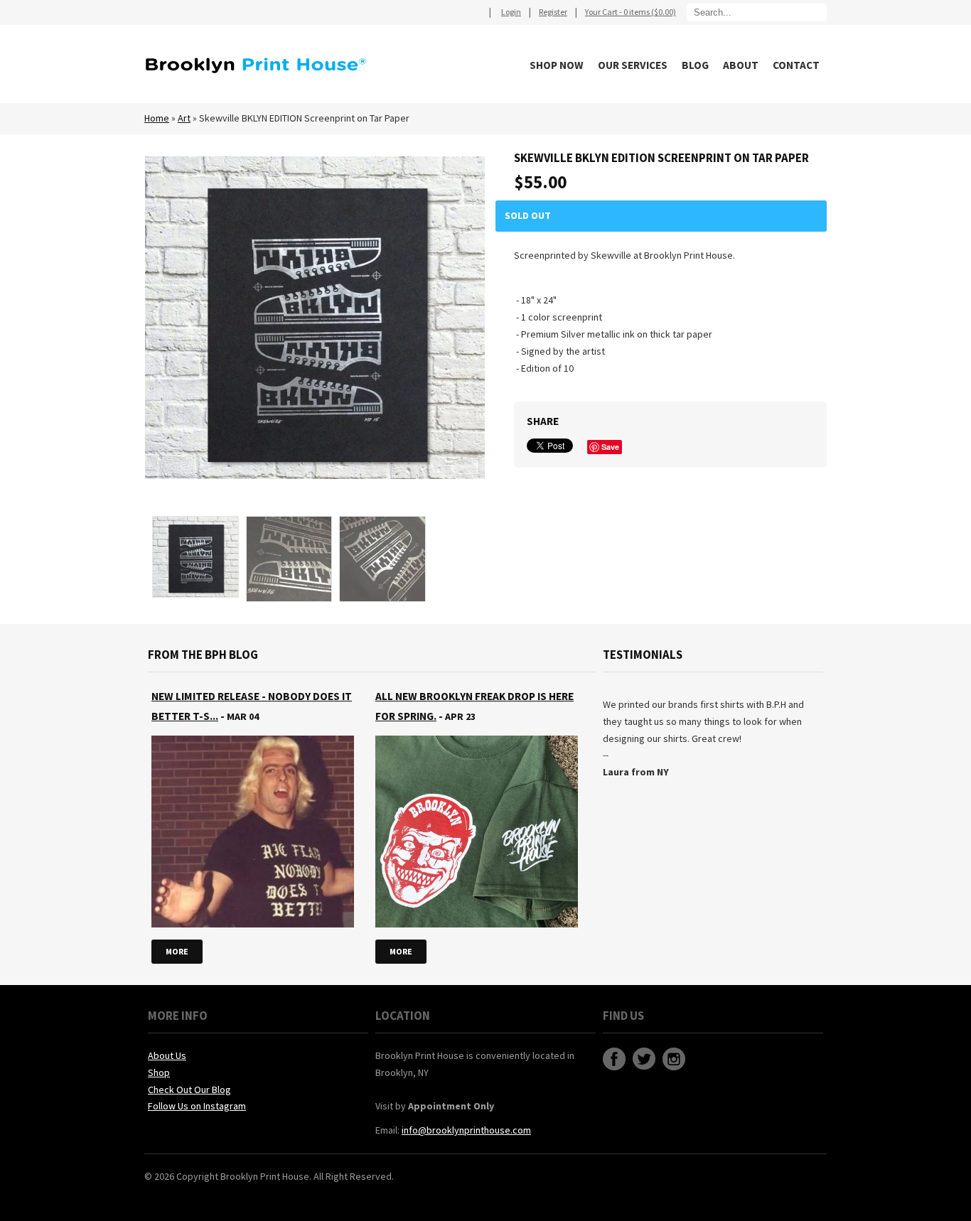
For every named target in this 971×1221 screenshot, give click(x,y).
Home (156, 118)
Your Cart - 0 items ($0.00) (630, 11)
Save (610, 446)
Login (511, 11)
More (177, 951)
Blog (695, 65)
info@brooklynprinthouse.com (466, 1130)
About (740, 65)
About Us (167, 1055)
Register (553, 11)
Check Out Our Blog (189, 1089)
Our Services (632, 65)
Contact (796, 65)
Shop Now (557, 65)
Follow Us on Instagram (197, 1105)
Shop (159, 1072)
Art (184, 118)
